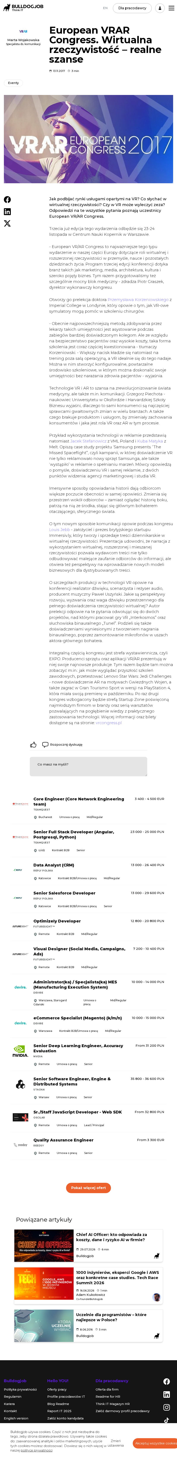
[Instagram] (166, 1407)
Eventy (13, 83)
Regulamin (12, 1397)
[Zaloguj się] (160, 8)
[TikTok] (166, 1420)
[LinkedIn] (166, 1394)
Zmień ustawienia (116, 1443)
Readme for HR (108, 1397)
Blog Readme (58, 1404)
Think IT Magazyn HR (113, 1404)
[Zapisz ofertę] (161, 816)
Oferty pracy (56, 1389)
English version (16, 1418)
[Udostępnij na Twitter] (7, 223)
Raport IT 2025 (59, 1411)
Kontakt (10, 1411)
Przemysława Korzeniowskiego (138, 299)
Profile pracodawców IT (66, 1397)
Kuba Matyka (150, 441)
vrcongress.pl (109, 722)
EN (105, 8)
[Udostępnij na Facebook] (7, 199)
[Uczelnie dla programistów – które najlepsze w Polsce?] (44, 1326)
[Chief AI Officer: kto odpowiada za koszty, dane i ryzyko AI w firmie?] (44, 1246)
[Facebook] (166, 1381)
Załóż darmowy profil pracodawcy (123, 1411)
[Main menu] (171, 8)
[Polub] (33, 745)
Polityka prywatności (20, 1389)
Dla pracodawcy (132, 8)
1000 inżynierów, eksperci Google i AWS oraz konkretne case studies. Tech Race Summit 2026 (117, 1277)
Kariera (9, 1404)
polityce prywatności (36, 1450)
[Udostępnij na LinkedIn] (7, 211)
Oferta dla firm (107, 1389)
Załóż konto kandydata (65, 1418)
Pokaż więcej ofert (88, 1188)
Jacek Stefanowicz (88, 441)
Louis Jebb (59, 529)
